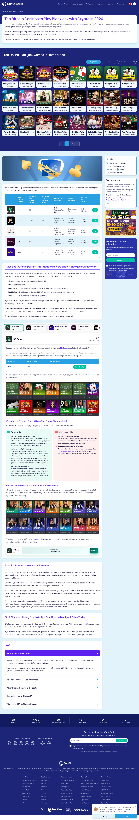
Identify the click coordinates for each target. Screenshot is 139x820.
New (108, 62)
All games (93, 62)
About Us (25, 777)
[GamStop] (68, 810)
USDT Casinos (105, 790)
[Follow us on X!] (21, 743)
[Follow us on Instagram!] (15, 743)
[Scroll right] (99, 327)
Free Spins (64, 783)
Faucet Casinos (86, 796)
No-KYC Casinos (86, 790)
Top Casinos (45, 777)
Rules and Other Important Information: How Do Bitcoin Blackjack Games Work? (120, 186)
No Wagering (65, 787)
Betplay (43, 796)
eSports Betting (106, 783)
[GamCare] (55, 810)
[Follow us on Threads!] (33, 743)
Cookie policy (103, 816)
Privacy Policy (26, 793)
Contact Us (25, 796)
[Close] (135, 806)
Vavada (43, 793)
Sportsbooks (105, 780)
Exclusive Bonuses (67, 796)
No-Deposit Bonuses (67, 780)
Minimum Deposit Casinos (89, 783)
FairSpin (44, 800)
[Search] (134, 4)
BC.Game (63, 348)
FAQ (107, 203)
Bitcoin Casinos (106, 787)
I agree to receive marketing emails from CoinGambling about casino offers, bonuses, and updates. (121, 268)
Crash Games (105, 800)
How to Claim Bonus (67, 803)
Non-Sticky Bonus (67, 800)
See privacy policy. (122, 270)
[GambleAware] (81, 810)
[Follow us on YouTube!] (27, 743)
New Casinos (85, 803)
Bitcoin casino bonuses (66, 451)
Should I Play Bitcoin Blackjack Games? (118, 195)
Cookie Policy (26, 790)
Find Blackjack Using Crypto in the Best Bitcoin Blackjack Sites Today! (119, 199)
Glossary (24, 800)
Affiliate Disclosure (27, 783)
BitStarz (44, 783)
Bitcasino (44, 787)
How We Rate (26, 787)
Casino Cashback (67, 790)
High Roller (84, 800)
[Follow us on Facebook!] (9, 743)
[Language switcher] (130, 4)
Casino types (85, 777)
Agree (126, 816)
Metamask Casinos (107, 793)
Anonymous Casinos (87, 787)
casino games (78, 24)
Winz (43, 790)
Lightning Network (87, 780)
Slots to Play (105, 803)
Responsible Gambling (29, 780)
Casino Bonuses (67, 777)
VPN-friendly (85, 793)
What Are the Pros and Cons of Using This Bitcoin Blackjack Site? (119, 191)
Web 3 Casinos (105, 796)
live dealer (37, 539)
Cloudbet (44, 803)
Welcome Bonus (66, 793)
